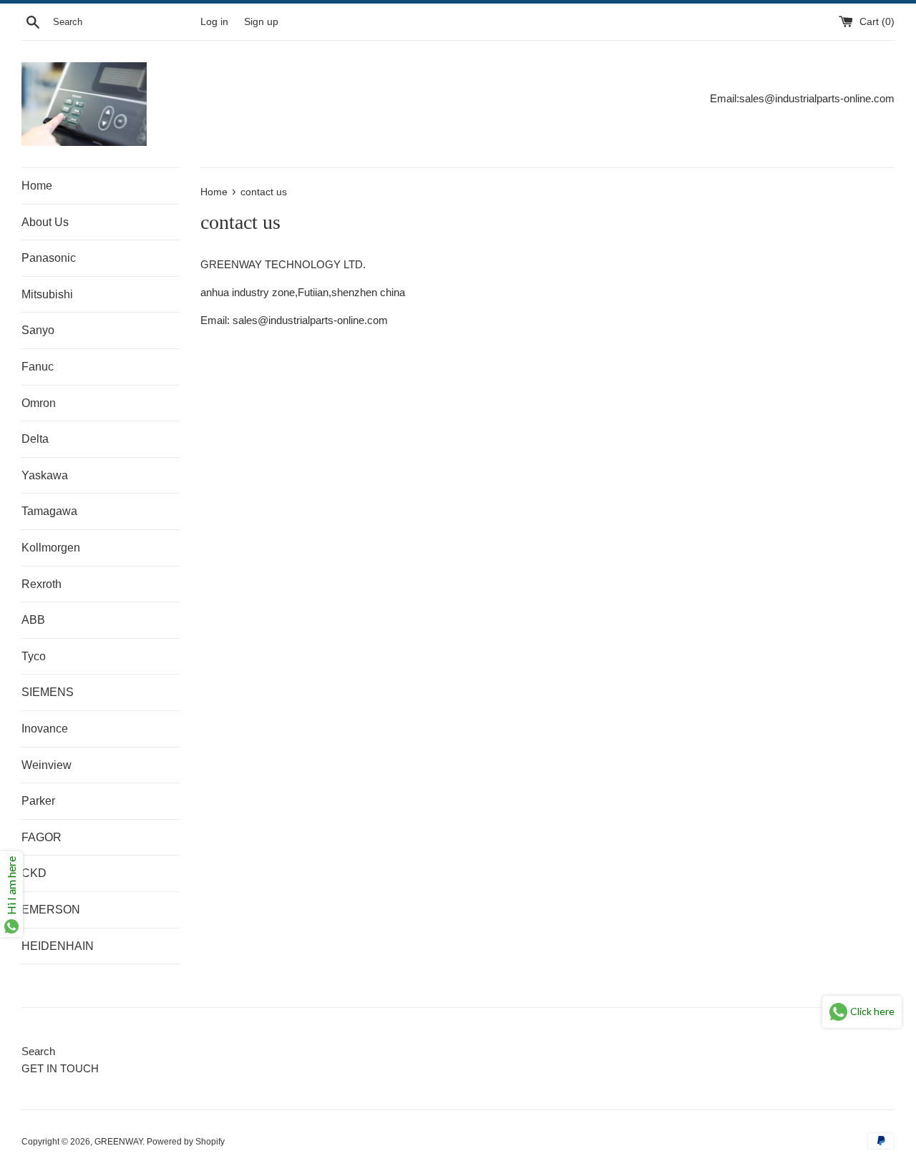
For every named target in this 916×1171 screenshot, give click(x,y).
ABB (33, 620)
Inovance (44, 728)
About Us (45, 222)
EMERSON (50, 909)
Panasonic (48, 258)
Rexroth (41, 584)
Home (36, 186)
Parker (38, 801)
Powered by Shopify (186, 1142)
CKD (34, 873)
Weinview (46, 765)
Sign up (261, 21)
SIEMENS (47, 692)
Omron (38, 403)
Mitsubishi (47, 294)
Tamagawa (49, 511)
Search (38, 1051)
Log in (214, 21)
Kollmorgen (50, 548)
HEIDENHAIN (57, 946)
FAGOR (41, 837)
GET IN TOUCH (60, 1068)
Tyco (33, 656)
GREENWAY (118, 1142)
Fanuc (37, 367)
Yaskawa (44, 475)
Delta (35, 439)
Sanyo (37, 330)
